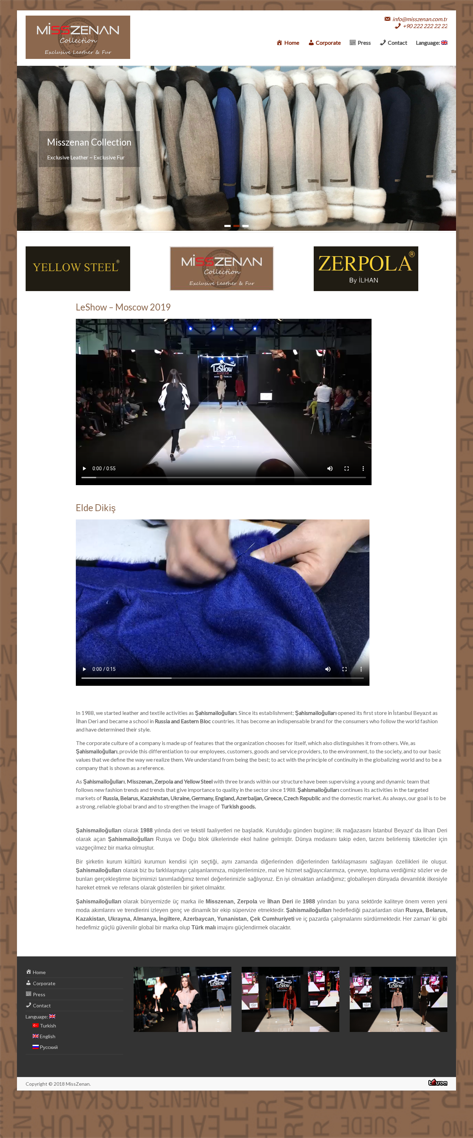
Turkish (47, 1025)
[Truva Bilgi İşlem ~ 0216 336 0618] (437, 1084)
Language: (428, 42)
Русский (48, 1047)
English (47, 1036)
